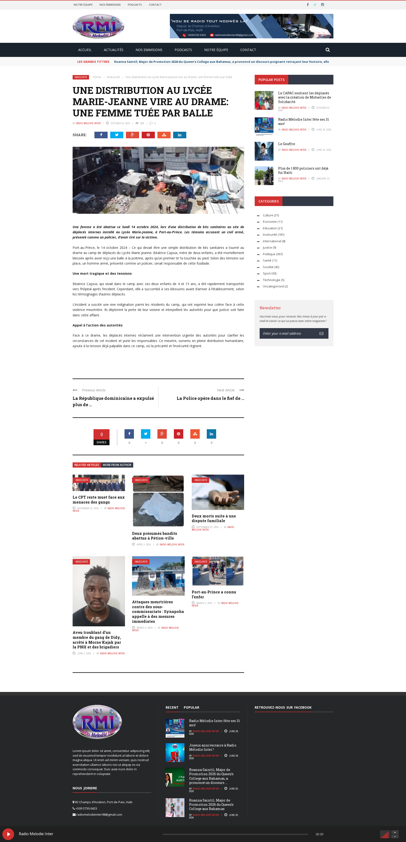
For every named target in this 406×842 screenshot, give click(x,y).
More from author (117, 465)
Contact (155, 4)
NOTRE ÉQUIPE (216, 50)
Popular (191, 707)
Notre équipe (83, 4)
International (272, 241)
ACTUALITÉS (113, 50)
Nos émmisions (110, 4)
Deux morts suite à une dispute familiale (214, 518)
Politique (269, 254)
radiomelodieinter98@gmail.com (99, 814)
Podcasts (135, 4)
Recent (172, 707)
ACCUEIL (85, 50)
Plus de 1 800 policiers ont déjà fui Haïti (303, 170)
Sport (267, 273)
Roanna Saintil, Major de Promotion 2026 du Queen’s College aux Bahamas (211, 804)
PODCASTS (183, 50)
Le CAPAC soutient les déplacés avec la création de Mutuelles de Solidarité (304, 97)
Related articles (86, 465)
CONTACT (248, 50)
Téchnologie (271, 280)
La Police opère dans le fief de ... (210, 398)
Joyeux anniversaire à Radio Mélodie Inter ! (212, 747)
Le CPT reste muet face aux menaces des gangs (99, 499)
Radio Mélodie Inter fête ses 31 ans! (303, 121)
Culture (268, 215)
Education (270, 228)
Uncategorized (273, 286)
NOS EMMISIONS (149, 50)
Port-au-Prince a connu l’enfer (214, 594)
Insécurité (80, 77)
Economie (270, 221)
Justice (267, 247)
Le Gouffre (286, 144)
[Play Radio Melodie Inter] (8, 834)
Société (268, 267)
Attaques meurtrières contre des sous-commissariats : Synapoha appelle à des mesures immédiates (158, 611)
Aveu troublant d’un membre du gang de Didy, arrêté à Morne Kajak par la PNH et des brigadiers (97, 639)
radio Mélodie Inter (88, 123)
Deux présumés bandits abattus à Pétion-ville (154, 536)
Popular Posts (271, 79)
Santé (267, 260)
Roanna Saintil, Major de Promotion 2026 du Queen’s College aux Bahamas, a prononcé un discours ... (211, 776)
